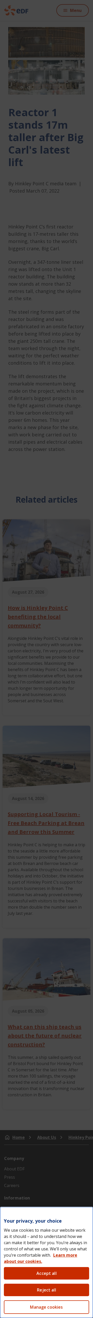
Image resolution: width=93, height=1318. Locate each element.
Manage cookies (46, 1307)
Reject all (46, 1290)
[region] (46, 1262)
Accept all (46, 1273)
